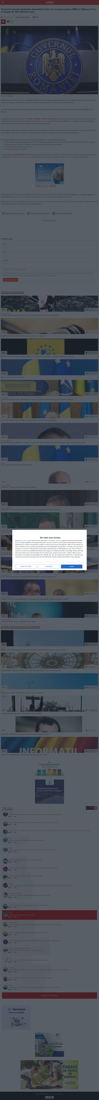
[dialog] (49, 550)
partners (25, 540)
